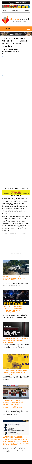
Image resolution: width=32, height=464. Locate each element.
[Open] (28, 29)
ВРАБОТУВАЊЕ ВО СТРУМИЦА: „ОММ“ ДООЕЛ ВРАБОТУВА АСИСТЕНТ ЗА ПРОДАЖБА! (15, 340)
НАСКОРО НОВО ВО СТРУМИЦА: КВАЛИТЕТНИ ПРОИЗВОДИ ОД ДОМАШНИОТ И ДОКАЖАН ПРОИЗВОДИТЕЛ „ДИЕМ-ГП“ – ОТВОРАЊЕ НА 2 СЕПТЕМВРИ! (13, 404)
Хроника (12, 54)
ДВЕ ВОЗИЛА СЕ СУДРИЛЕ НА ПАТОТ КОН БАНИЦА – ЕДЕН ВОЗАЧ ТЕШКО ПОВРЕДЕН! (14, 278)
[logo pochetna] (15, 19)
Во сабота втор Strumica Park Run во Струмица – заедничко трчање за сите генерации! (15, 372)
